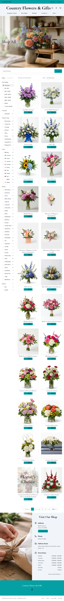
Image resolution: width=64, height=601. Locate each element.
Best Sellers (24, 13)
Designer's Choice (12, 13)
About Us (52, 1)
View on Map (43, 531)
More (54, 13)
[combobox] (54, 78)
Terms (43, 598)
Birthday (34, 13)
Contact (59, 1)
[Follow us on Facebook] (32, 590)
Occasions (44, 13)
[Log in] (56, 8)
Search (59, 71)
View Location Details (54, 574)
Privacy (47, 598)
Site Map (60, 598)
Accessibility (54, 598)
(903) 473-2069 (7, 1)
